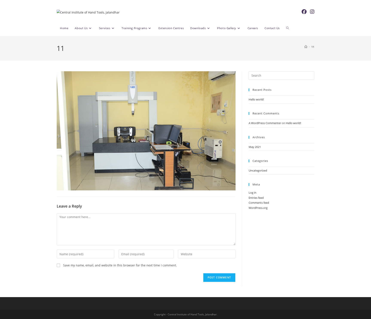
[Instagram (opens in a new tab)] (312, 11)
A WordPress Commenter (265, 123)
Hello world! (256, 99)
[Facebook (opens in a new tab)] (304, 11)
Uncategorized (258, 170)
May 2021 (255, 147)
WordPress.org (258, 208)
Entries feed (256, 198)
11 (312, 47)
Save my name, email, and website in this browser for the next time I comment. (120, 265)
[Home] (305, 47)
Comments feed (259, 203)
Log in (252, 192)
